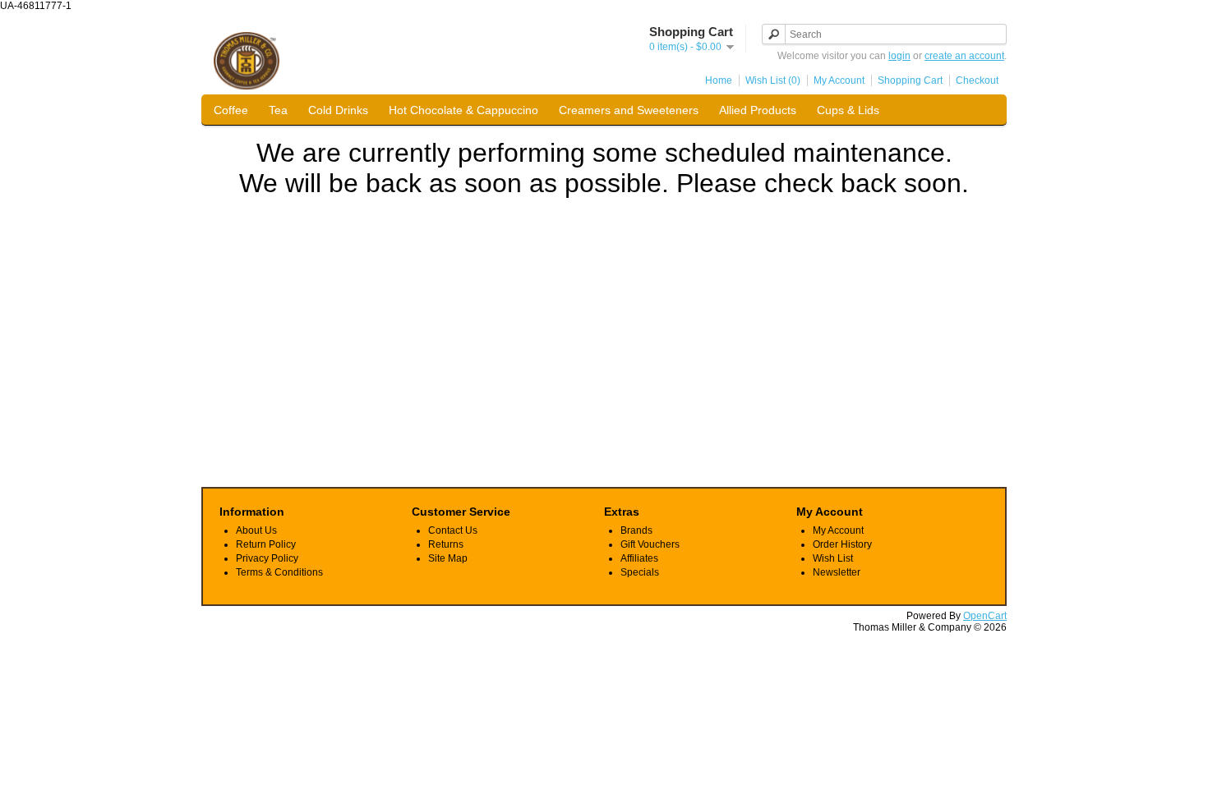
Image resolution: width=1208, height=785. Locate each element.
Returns (445, 544)
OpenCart (985, 616)
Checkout (977, 80)
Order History (842, 544)
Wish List (833, 558)
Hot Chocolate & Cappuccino (463, 110)
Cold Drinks (338, 110)
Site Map (448, 558)
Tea (278, 110)
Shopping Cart (910, 80)
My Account (839, 80)
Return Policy (266, 544)
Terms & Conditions (279, 572)
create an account (964, 56)
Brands (636, 530)
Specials (639, 572)
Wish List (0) (772, 80)
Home (718, 80)
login (899, 56)
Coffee (231, 110)
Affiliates (639, 558)
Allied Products (757, 110)
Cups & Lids (848, 110)
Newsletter (836, 572)
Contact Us (452, 530)
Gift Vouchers (650, 544)
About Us (256, 530)
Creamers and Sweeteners (629, 110)
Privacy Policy (267, 558)
